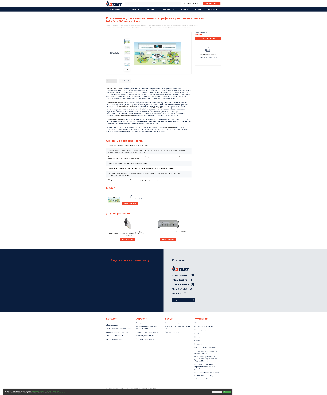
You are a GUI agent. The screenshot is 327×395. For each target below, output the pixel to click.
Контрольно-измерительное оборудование (117, 324)
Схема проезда (180, 284)
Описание (111, 81)
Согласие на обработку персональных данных (203, 377)
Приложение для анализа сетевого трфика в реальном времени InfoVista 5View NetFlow (133, 197)
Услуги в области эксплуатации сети (177, 327)
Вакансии (198, 344)
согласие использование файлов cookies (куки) (45, 391)
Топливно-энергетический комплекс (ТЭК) (146, 327)
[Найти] (179, 3)
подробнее (62, 393)
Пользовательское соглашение (206, 372)
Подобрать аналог (208, 38)
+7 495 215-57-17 (192, 3)
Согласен (227, 392)
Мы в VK (176, 293)
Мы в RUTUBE (179, 289)
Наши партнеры (200, 330)
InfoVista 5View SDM (119, 127)
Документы (125, 81)
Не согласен (217, 392)
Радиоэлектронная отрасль (147, 332)
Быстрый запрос (212, 3)
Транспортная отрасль (145, 339)
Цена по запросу (130, 203)
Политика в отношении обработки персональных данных (204, 367)
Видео (197, 333)
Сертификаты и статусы (203, 326)
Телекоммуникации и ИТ (145, 336)
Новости (197, 337)
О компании (199, 323)
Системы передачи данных (117, 332)
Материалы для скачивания (205, 347)
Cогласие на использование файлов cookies (205, 352)
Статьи (197, 340)
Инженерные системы (115, 336)
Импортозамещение (114, 339)
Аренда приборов (172, 332)
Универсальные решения (146, 323)
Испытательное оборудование (118, 328)
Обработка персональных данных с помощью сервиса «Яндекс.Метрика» (205, 359)
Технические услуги (173, 323)
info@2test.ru (179, 280)
